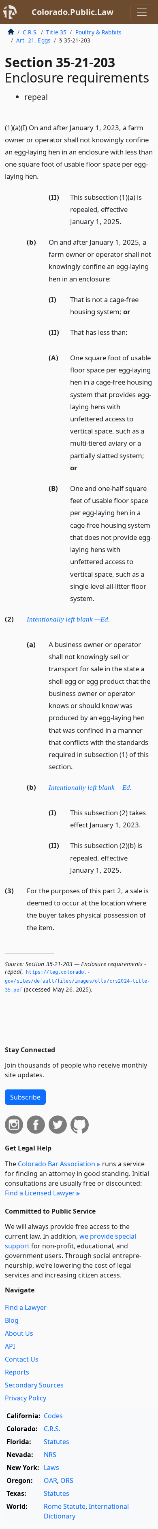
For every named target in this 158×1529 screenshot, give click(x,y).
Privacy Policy (25, 1398)
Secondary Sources (34, 1385)
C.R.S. (30, 32)
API (10, 1346)
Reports (17, 1372)
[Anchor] (43, 175)
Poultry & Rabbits (98, 32)
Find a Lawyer (26, 1307)
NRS (50, 1454)
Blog (12, 1320)
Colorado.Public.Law (72, 11)
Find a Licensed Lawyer (40, 1193)
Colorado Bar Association (56, 1163)
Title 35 (56, 32)
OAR (50, 1480)
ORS (66, 1480)
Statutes (56, 1441)
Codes (53, 1415)
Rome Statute (64, 1506)
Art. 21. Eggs (33, 40)
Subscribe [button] (25, 1097)
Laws (51, 1467)
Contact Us (21, 1359)
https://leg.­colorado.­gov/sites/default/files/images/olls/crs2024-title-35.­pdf (77, 980)
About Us (19, 1333)
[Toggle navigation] (141, 12)
